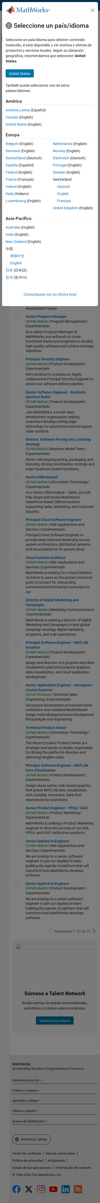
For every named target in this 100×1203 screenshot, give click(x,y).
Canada (12, 117)
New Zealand (16, 242)
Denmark (13, 151)
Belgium (12, 144)
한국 (9, 277)
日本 (9, 270)
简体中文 (17, 256)
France (11, 179)
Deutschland (16, 158)
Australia (13, 227)
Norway (59, 151)
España (12, 165)
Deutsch (63, 187)
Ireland (11, 187)
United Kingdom (65, 208)
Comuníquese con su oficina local (50, 294)
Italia (10, 194)
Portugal (60, 165)
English (63, 194)
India (10, 234)
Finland (11, 172)
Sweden (59, 172)
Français (64, 201)
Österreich (61, 158)
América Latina (18, 110)
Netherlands (62, 144)
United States (16, 124)
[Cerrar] (92, 10)
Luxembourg (16, 201)
